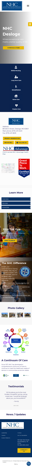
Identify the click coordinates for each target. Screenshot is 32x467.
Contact (19, 432)
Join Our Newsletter (22, 435)
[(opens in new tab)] (16, 148)
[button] (30, 24)
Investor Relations (5, 437)
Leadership (4, 432)
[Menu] (28, 6)
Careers (3, 435)
